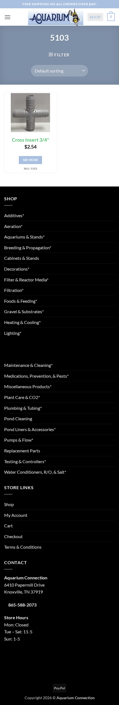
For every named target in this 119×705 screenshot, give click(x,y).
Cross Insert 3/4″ (30, 140)
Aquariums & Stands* (24, 236)
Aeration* (13, 226)
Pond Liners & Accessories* (30, 429)
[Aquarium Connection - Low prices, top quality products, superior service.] (55, 16)
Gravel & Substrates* (24, 311)
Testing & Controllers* (25, 461)
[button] (7, 17)
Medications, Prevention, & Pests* (36, 376)
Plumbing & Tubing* (23, 408)
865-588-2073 (22, 604)
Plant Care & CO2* (22, 397)
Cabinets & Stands (21, 258)
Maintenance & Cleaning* (28, 365)
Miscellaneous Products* (27, 386)
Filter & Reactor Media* (26, 279)
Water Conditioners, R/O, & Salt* (35, 472)
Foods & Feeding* (20, 301)
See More (30, 160)
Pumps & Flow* (18, 439)
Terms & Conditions (23, 547)
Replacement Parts (22, 450)
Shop (95, 17)
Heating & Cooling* (22, 322)
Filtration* (14, 290)
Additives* (14, 215)
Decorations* (16, 268)
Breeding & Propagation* (27, 247)
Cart (8, 525)
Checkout (13, 536)
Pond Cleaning (18, 418)
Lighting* (12, 333)
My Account (15, 515)
